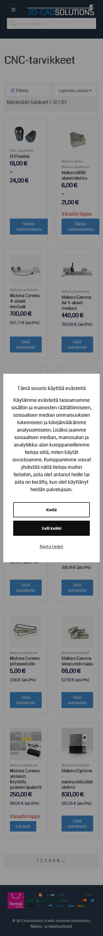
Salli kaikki (52, 528)
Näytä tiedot (51, 546)
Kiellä (51, 509)
